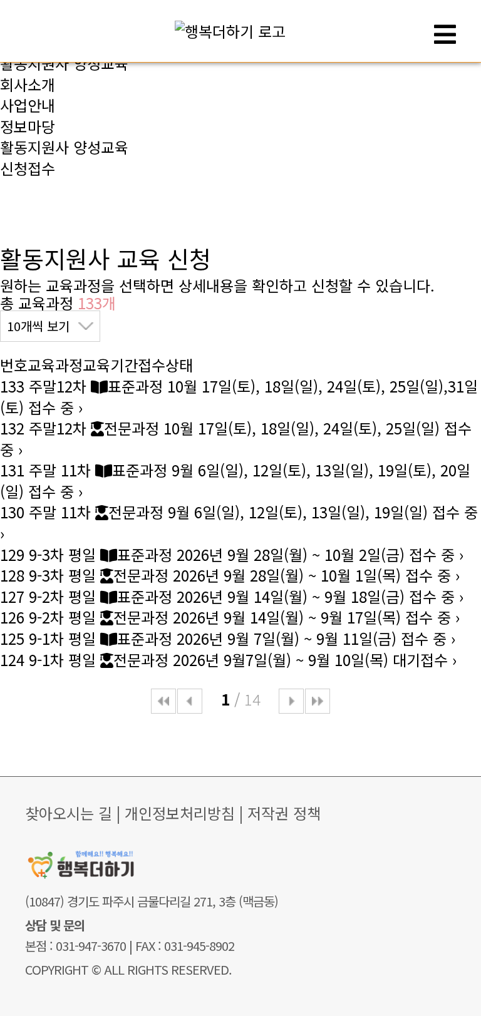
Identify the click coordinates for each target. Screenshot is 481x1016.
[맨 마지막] (317, 701)
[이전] (189, 701)
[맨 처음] (163, 701)
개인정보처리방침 (180, 813)
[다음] (291, 701)
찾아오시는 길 (68, 813)
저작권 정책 (284, 813)
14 (252, 699)
